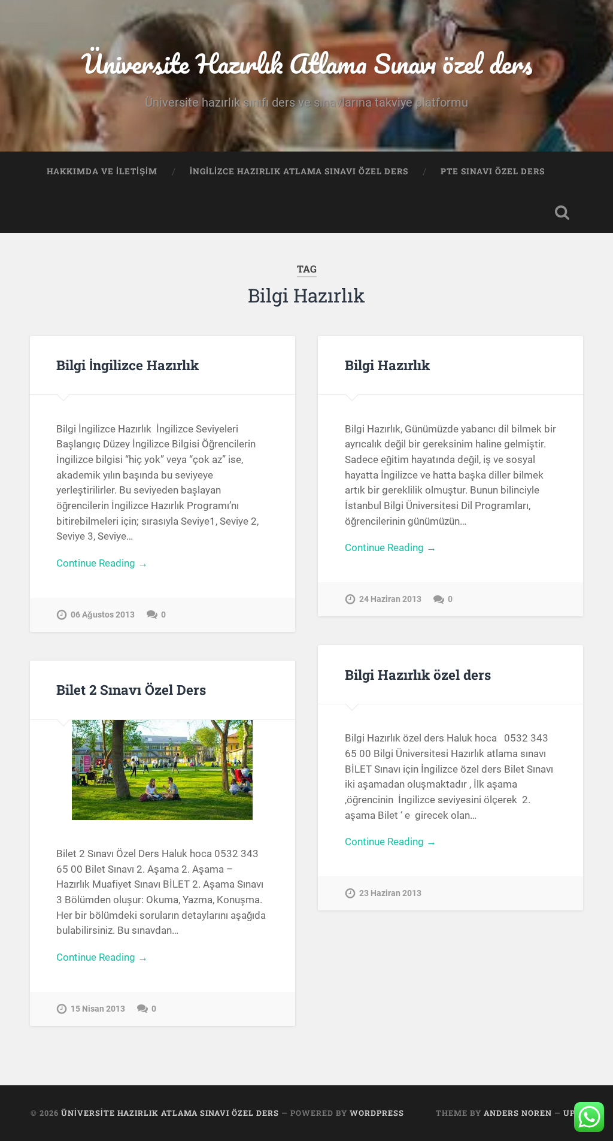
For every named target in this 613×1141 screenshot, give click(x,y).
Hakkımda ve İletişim (102, 171)
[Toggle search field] (562, 212)
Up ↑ (572, 1113)
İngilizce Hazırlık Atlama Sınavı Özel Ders (299, 171)
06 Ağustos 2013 (103, 615)
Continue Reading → (102, 563)
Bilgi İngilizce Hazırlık (127, 365)
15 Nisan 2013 (98, 1009)
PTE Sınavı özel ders (493, 171)
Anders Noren (518, 1113)
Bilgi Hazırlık (387, 365)
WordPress (377, 1113)
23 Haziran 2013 (390, 893)
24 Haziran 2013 (390, 599)
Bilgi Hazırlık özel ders (418, 674)
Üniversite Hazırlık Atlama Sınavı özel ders (306, 63)
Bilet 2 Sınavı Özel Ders (131, 689)
